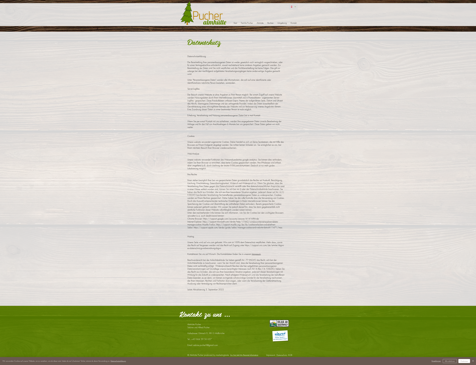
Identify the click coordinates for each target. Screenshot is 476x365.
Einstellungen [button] (436, 361)
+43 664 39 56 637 (201, 339)
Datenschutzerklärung (118, 361)
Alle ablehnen (450, 361)
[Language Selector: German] (293, 7)
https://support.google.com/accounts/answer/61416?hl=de (231, 218)
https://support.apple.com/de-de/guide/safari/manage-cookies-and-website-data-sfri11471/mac (238, 227)
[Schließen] (473, 361)
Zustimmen (464, 361)
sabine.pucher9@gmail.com (205, 345)
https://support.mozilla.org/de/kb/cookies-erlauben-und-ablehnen (245, 224)
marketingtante (222, 355)
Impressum (256, 254)
